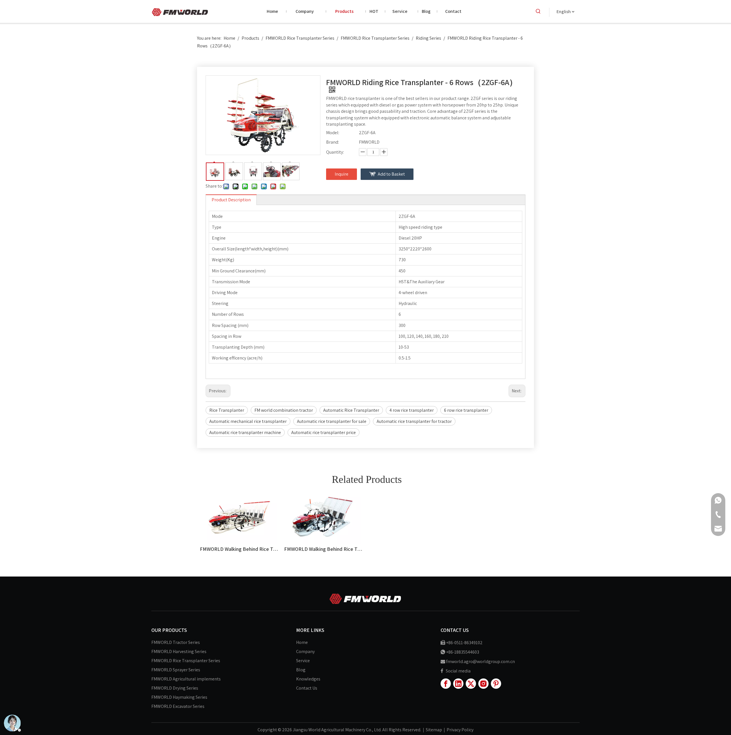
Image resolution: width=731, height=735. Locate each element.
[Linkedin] (458, 683)
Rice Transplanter (226, 410)
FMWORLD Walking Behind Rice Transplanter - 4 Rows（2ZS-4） (323, 549)
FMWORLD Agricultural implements (186, 679)
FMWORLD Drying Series (174, 688)
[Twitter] (471, 683)
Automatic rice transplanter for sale (331, 421)
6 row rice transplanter (466, 410)
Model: (332, 133)
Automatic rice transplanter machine (245, 432)
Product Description (231, 200)
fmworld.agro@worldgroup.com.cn (480, 661)
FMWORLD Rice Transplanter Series (185, 661)
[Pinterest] (496, 683)
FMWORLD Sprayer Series (175, 670)
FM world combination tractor (283, 410)
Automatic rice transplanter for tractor (414, 421)
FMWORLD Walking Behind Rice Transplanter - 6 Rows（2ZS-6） (239, 549)
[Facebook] (446, 683)
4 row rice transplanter (411, 410)
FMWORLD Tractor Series (175, 642)
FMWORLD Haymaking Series (179, 697)
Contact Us (306, 688)
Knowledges (308, 679)
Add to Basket (391, 174)
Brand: (332, 142)
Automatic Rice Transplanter (351, 410)
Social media (458, 671)
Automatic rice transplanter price (323, 432)
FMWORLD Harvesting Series (178, 651)
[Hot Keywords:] (538, 11)
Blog (301, 670)
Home (302, 642)
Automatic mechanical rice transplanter (248, 421)
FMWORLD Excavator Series (177, 706)
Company (305, 651)
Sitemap (434, 730)
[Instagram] (483, 683)
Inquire (341, 174)
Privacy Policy (460, 730)
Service (303, 661)
